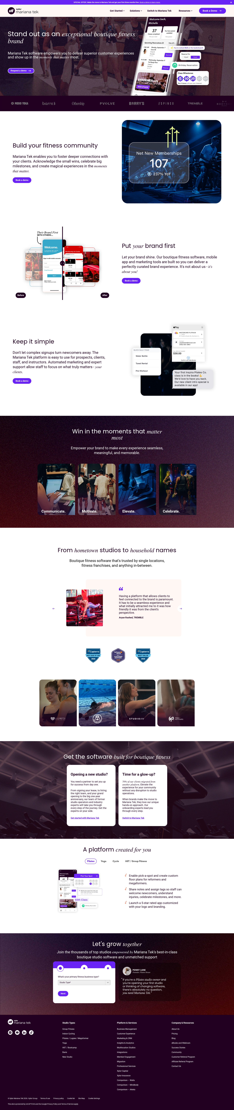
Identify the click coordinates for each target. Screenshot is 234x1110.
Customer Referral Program (183, 1057)
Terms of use (45, 1098)
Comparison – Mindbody (127, 1085)
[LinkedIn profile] (24, 1032)
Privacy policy (58, 1098)
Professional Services (126, 1066)
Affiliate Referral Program (182, 1061)
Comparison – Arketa (126, 1089)
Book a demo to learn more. (150, 2)
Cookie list (71, 1098)
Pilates (90, 861)
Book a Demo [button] (210, 10)
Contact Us (176, 1066)
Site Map (81, 1098)
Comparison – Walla (126, 1080)
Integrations (122, 1052)
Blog (174, 1038)
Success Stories (178, 1047)
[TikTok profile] (31, 1032)
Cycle (116, 861)
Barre (64, 1052)
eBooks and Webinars (181, 1043)
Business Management (127, 1029)
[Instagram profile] (10, 1032)
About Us (175, 1029)
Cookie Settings (94, 1098)
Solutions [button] (135, 10)
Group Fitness (68, 1029)
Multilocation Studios (126, 1047)
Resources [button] (184, 10)
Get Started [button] (116, 10)
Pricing (175, 1034)
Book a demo (22, 180)
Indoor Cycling (68, 1034)
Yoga (103, 861)
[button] (53, 608)
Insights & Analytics (125, 1043)
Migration (121, 1061)
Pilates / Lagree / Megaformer (75, 1038)
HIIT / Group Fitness (136, 861)
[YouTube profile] (17, 1032)
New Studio (67, 1057)
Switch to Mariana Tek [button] (159, 10)
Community (177, 1052)
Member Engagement (126, 1057)
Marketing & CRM (124, 1038)
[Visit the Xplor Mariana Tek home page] (35, 1022)
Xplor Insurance (123, 1075)
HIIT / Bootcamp (69, 1047)
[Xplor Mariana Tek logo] (23, 10)
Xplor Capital (122, 1071)
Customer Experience (126, 1034)
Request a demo (19, 70)
